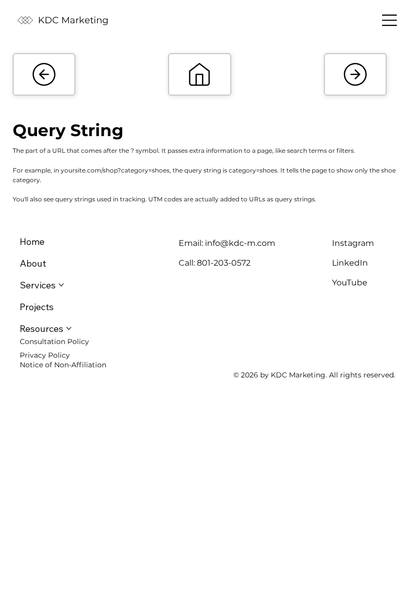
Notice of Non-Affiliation (63, 364)
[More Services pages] (61, 284)
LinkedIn (350, 263)
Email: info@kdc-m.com (227, 243)
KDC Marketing (73, 20)
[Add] (44, 74)
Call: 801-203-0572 (215, 263)
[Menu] (389, 20)
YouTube (349, 282)
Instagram (353, 243)
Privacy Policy (45, 355)
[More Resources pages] (68, 328)
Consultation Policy (54, 341)
